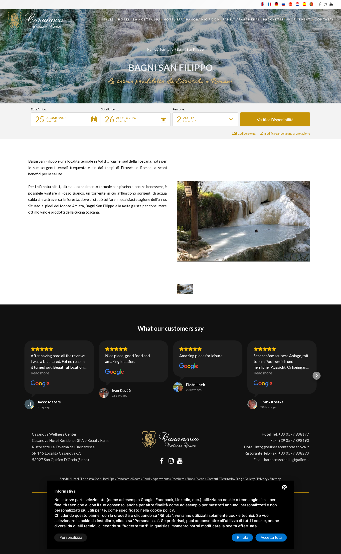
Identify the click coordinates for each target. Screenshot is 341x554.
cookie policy (162, 510)
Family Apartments (241, 19)
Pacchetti (273, 19)
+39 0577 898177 (293, 434)
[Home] (36, 19)
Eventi (305, 19)
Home (151, 49)
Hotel (124, 19)
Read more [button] (40, 372)
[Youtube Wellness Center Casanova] (331, 4)
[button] (66, 119)
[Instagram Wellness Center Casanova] (325, 4)
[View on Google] (40, 384)
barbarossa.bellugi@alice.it (286, 459)
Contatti (324, 19)
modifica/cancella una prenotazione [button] (287, 133)
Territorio (166, 49)
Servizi (108, 19)
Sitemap (275, 479)
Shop (291, 19)
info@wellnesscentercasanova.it (282, 447)
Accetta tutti (271, 537)
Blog (239, 479)
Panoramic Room (203, 19)
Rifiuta (242, 537)
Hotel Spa (173, 19)
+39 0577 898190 (293, 440)
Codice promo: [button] (247, 133)
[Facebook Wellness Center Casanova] (320, 4)
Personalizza (70, 537)
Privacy (262, 479)
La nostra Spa (147, 19)
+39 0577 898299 (293, 453)
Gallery (249, 479)
